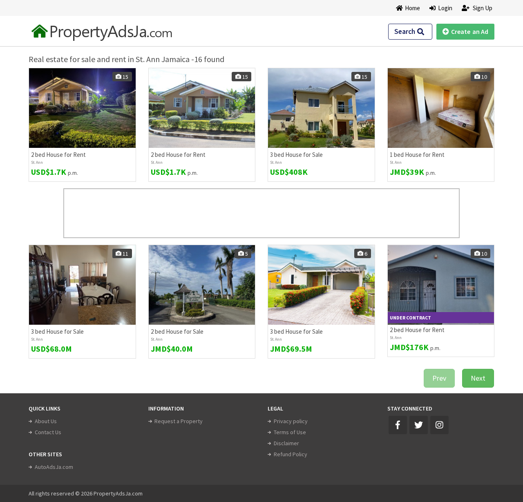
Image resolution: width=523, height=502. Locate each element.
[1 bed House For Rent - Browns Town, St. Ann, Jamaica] (441, 108)
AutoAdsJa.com (54, 467)
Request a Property (178, 421)
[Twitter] (418, 425)
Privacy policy (291, 421)
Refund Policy (290, 454)
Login (444, 8)
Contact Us (48, 432)
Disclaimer (286, 443)
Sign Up (482, 8)
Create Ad (469, 31)
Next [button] (478, 378)
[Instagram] (439, 425)
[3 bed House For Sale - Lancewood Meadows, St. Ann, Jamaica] (321, 108)
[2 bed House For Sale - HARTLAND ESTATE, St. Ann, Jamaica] (202, 285)
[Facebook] (398, 425)
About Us (46, 421)
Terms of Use (290, 432)
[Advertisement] (261, 213)
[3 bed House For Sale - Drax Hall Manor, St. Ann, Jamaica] (321, 285)
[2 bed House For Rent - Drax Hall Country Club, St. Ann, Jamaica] (82, 108)
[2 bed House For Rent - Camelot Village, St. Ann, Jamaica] (441, 285)
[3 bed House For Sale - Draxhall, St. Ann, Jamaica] (82, 285)
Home (412, 8)
